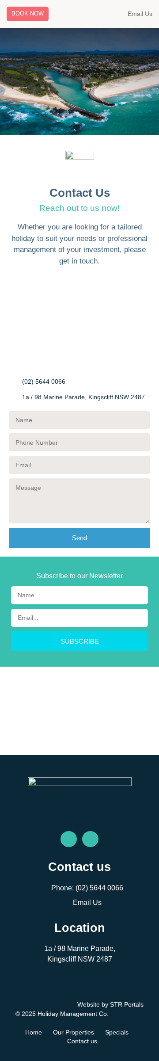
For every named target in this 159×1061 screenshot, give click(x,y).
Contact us (82, 1041)
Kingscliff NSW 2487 (79, 959)
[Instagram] (90, 839)
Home (33, 1032)
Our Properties (73, 1032)
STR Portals (127, 1004)
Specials (117, 1032)
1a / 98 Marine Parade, (79, 948)
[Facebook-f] (69, 839)
